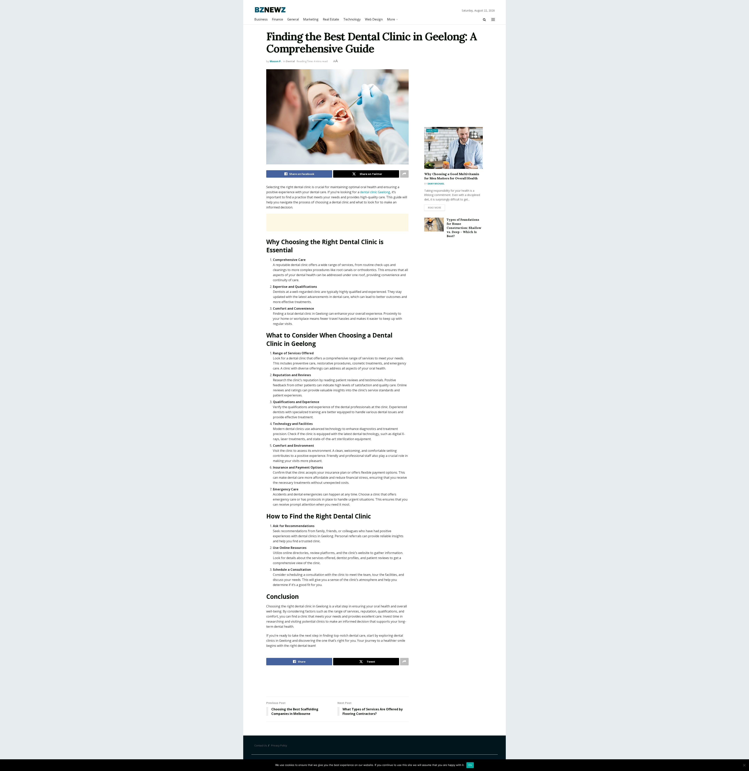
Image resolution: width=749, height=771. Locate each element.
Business (261, 19)
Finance (277, 19)
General (293, 19)
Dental (290, 61)
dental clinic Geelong (375, 192)
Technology (352, 19)
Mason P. (275, 61)
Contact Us (260, 745)
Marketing (311, 19)
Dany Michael (436, 183)
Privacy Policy (279, 745)
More (391, 19)
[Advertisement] (337, 222)
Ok (470, 765)
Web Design (374, 19)
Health (432, 130)
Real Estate (331, 19)
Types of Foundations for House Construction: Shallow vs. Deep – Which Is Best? (464, 228)
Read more (434, 207)
